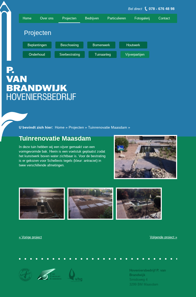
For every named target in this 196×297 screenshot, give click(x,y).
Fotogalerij (142, 18)
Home (27, 18)
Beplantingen (37, 45)
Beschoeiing (69, 45)
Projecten (69, 18)
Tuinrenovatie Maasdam (107, 127)
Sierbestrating (69, 54)
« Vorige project (30, 237)
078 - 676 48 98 (162, 9)
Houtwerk (133, 45)
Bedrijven (92, 18)
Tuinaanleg (103, 54)
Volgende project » (163, 237)
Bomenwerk (101, 45)
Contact (164, 18)
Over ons (47, 18)
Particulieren (116, 18)
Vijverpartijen (134, 54)
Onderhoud (37, 54)
